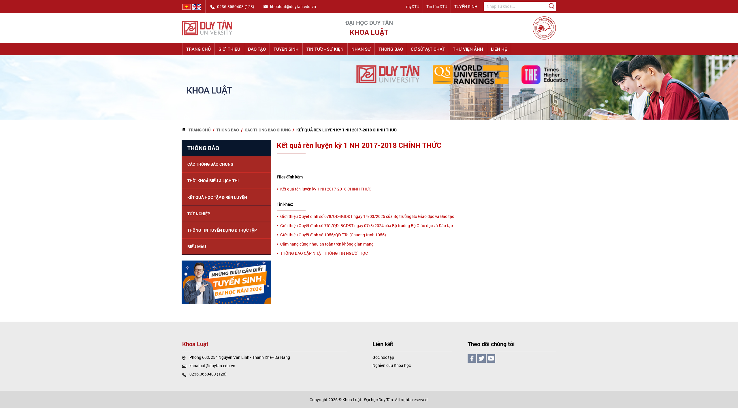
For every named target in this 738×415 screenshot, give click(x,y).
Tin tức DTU (436, 6)
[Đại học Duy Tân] (207, 27)
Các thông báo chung (268, 130)
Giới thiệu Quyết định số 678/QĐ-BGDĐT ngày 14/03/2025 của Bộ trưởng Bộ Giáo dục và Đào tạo (367, 216)
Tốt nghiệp (198, 213)
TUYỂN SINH (465, 6)
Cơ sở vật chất (428, 49)
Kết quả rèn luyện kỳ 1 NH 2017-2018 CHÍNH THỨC (325, 189)
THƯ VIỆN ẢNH (468, 49)
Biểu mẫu (196, 246)
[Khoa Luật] (544, 27)
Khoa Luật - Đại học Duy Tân (367, 399)
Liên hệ (499, 49)
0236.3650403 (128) (208, 374)
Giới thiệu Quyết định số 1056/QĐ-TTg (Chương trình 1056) (333, 234)
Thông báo (391, 49)
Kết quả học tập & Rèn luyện (217, 197)
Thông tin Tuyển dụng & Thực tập (222, 230)
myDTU (412, 6)
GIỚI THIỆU (229, 49)
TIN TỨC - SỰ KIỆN (325, 49)
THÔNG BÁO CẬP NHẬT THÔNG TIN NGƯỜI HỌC (324, 253)
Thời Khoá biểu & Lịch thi (213, 180)
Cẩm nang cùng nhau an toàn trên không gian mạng (327, 244)
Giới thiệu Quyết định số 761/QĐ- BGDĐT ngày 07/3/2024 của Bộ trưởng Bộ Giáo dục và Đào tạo (366, 225)
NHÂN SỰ (361, 49)
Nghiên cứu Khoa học (391, 365)
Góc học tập (383, 357)
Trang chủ (198, 49)
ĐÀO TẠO (257, 49)
